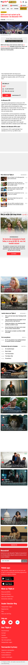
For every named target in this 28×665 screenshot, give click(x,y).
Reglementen (5, 609)
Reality (3, 8)
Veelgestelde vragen (6, 607)
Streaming (16, 8)
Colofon (3, 635)
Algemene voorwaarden (7, 650)
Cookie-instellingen (6, 657)
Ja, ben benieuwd (9, 89)
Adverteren (4, 638)
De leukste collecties (7, 599)
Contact (3, 633)
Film (11, 8)
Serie (8, 8)
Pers (2, 611)
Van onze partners (6, 640)
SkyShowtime (5, 631)
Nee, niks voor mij (9, 91)
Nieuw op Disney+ (6, 594)
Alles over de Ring (6, 614)
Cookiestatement (6, 655)
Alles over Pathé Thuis (7, 596)
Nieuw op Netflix (5, 592)
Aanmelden (24, 561)
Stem (7, 95)
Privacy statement (6, 652)
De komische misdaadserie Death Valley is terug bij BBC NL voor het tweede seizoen (14, 241)
